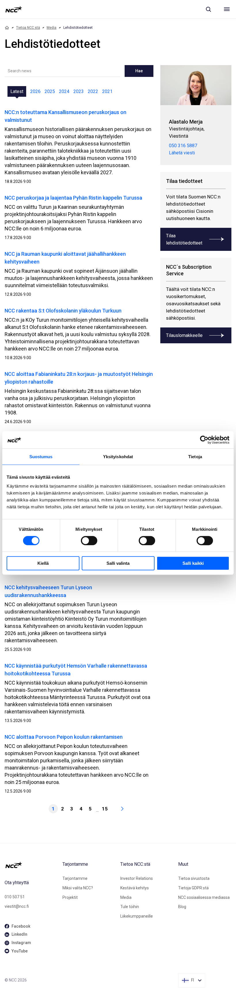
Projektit (70, 897)
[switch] (89, 540)
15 (105, 809)
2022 (93, 91)
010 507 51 (15, 897)
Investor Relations (136, 878)
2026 (35, 91)
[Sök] (208, 9)
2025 (50, 91)
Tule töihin (129, 906)
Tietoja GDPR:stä (193, 888)
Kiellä (43, 563)
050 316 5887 (183, 145)
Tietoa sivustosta (194, 878)
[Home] (7, 27)
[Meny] (227, 9)
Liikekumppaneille (136, 916)
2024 (64, 91)
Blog (182, 906)
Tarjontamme (74, 878)
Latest (16, 91)
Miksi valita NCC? (77, 888)
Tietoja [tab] (195, 456)
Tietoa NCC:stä (28, 28)
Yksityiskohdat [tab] (118, 456)
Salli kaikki (193, 563)
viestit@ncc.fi (17, 906)
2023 (78, 91)
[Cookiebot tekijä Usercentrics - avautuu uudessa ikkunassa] (204, 439)
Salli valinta (118, 563)
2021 (107, 91)
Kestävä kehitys (134, 888)
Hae (139, 71)
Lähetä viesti (182, 153)
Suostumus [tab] (41, 456)
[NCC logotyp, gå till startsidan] (13, 9)
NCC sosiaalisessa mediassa (204, 897)
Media (51, 28)
